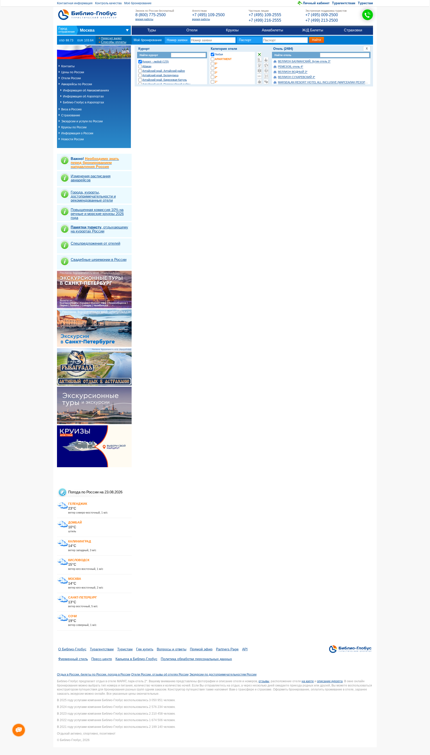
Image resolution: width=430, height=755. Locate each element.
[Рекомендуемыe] (266, 59)
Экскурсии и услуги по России (82, 121)
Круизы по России (74, 127)
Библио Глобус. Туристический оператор (87, 14)
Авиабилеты (272, 30)
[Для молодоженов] (266, 81)
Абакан (146, 66)
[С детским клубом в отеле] (266, 65)
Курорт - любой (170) (155, 61)
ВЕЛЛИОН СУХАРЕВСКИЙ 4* (296, 77)
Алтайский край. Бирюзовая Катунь (164, 79)
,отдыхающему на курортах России (99, 229)
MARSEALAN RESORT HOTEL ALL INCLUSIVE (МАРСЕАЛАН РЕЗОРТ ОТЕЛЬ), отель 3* (334, 82)
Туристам (365, 3)
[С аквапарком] (259, 59)
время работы (144, 19)
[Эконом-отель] (259, 81)
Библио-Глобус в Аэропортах (83, 102)
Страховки (353, 30)
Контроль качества (108, 3)
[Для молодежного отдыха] (266, 76)
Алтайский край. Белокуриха (160, 75)
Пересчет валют (111, 38)
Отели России (71, 78)
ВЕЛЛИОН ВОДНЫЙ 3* (292, 72)
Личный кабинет (316, 3)
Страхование (70, 115)
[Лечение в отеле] (259, 70)
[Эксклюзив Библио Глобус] (266, 70)
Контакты (68, 66)
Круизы (232, 30)
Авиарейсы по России (76, 84)
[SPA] (259, 65)
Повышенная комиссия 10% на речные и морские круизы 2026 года (97, 214)
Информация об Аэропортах (83, 96)
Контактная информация (75, 3)
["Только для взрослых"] (259, 76)
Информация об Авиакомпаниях (86, 90)
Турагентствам (343, 3)
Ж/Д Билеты (312, 30)
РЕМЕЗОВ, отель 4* (290, 66)
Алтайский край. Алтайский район (163, 70)
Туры (151, 30)
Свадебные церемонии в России (98, 259)
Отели (191, 30)
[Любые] (259, 54)
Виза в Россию (71, 109)
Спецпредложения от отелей (95, 243)
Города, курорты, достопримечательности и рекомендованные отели (93, 196)
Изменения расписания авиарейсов (90, 178)
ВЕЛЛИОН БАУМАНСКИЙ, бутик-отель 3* (304, 61)
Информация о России (77, 133)
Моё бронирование (138, 3)
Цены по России (72, 72)
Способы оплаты (113, 42)
